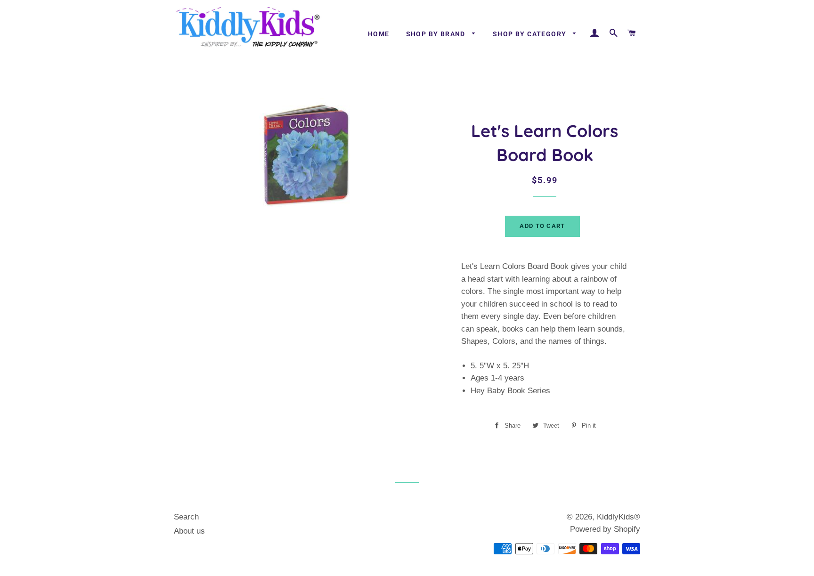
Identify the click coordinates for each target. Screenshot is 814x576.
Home (379, 34)
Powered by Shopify (605, 529)
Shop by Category (531, 34)
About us (189, 531)
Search (186, 516)
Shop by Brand (437, 34)
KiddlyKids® (618, 516)
